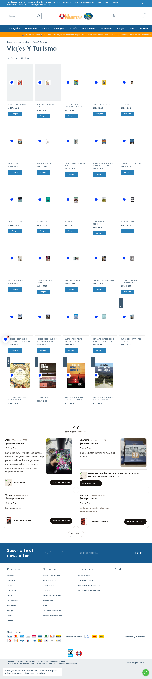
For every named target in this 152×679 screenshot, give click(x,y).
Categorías (14, 28)
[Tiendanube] (135, 663)
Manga (120, 28)
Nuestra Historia (35, 2)
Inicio (9, 42)
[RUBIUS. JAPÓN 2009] (20, 82)
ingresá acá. (51, 664)
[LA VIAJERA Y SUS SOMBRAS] (48, 258)
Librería (144, 28)
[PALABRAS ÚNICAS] (48, 141)
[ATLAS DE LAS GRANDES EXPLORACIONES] (20, 375)
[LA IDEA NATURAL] (20, 258)
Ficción (73, 28)
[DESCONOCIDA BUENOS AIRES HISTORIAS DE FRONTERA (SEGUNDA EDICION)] (76, 375)
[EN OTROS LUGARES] (104, 82)
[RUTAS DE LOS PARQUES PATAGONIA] (132, 317)
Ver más (76, 534)
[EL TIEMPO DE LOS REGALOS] (104, 199)
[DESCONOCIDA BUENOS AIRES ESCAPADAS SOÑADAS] (104, 375)
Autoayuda (59, 28)
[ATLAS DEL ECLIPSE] (132, 199)
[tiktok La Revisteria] (143, 3)
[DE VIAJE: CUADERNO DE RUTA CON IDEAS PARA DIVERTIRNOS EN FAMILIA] (104, 317)
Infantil (45, 28)
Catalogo (18, 42)
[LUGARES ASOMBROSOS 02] (104, 258)
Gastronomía (88, 28)
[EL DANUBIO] (132, 82)
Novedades (31, 28)
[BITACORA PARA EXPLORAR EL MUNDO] (76, 82)
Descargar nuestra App (40, 4)
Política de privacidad (16, 4)
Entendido (40, 673)
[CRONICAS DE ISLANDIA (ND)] (76, 141)
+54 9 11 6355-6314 (85, 580)
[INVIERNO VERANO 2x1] (76, 258)
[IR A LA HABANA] (20, 199)
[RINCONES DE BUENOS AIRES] (48, 82)
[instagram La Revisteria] (140, 3)
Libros (27, 42)
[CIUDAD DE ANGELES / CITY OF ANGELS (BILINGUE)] (132, 258)
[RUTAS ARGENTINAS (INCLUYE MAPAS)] (76, 317)
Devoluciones (103, 2)
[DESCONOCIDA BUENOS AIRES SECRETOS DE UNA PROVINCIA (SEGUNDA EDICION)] (20, 317)
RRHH (115, 2)
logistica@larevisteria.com (89, 585)
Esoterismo (106, 28)
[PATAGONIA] (20, 141)
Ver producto (61, 482)
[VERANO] (76, 200)
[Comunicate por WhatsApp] (145, 672)
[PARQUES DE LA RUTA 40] (132, 141)
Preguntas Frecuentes (84, 2)
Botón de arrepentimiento (68, 664)
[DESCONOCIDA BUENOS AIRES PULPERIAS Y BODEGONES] (48, 317)
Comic (132, 28)
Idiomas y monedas (135, 636)
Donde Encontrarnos (16, 2)
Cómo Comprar (53, 2)
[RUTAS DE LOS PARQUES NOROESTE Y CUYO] (104, 141)
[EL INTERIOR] (48, 375)
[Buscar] (38, 16)
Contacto (67, 2)
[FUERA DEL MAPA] (48, 199)
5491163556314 (84, 575)
